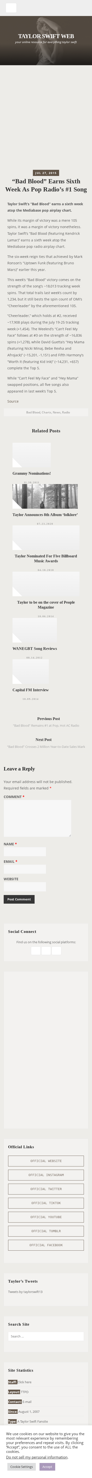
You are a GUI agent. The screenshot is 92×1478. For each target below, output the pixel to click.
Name (10, 844)
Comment (14, 797)
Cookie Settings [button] (21, 1466)
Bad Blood (33, 412)
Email (10, 862)
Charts (46, 412)
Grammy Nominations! (32, 473)
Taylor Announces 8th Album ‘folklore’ (45, 515)
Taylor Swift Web (46, 36)
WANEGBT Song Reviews (35, 648)
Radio (66, 412)
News (57, 412)
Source (13, 401)
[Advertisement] (46, 119)
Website (11, 879)
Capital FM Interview (31, 690)
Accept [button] (47, 1466)
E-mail (27, 1401)
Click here (24, 1382)
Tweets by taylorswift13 (25, 1291)
